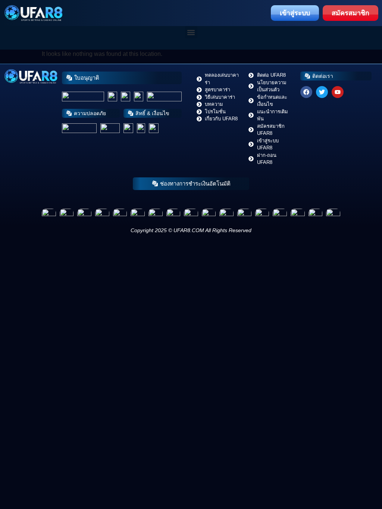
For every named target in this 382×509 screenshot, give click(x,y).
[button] (191, 32)
